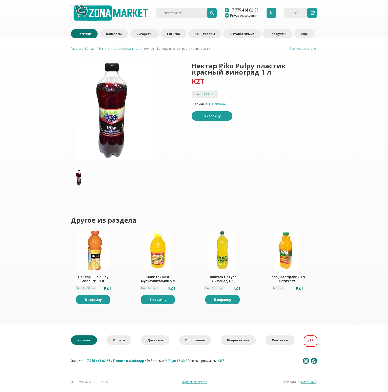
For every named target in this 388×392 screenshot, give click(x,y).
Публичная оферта (194, 382)
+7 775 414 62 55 (97, 361)
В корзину (212, 116)
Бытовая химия (242, 34)
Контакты (280, 340)
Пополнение (195, 340)
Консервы (114, 34)
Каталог (90, 49)
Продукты (277, 34)
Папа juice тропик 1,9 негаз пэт (287, 279)
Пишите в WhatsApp (128, 361)
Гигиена (173, 34)
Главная (76, 49)
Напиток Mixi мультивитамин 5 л (158, 279)
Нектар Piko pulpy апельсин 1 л (93, 279)
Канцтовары (205, 34)
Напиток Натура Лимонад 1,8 (222, 279)
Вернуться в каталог (303, 49)
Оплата (119, 340)
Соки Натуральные (126, 49)
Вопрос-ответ (238, 340)
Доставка (155, 340)
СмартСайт (308, 382)
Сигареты (144, 34)
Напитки (84, 34)
